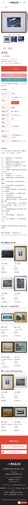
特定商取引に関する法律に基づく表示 (13, 468)
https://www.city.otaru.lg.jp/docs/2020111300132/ (14, 235)
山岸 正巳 (17, 327)
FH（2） (3, 265)
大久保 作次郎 (5, 357)
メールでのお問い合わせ (14, 452)
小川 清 (16, 357)
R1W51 (2, 295)
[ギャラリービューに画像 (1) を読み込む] (7, 39)
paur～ (15, 265)
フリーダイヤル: (14, 447)
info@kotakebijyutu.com (18, 485)
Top (2, 7)
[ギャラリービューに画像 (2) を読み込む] (14, 39)
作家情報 (14, 102)
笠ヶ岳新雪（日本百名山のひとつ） (7, 360)
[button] (3, 2)
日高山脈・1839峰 (18, 424)
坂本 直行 (4, 422)
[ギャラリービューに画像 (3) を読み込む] (21, 39)
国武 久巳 (4, 327)
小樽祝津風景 (17, 359)
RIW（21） (16, 295)
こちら (20, 83)
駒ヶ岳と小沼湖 (4, 329)
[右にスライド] (26, 39)
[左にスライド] (1, 39)
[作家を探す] (22, 502)
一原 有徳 (6, 48)
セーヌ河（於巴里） (18, 329)
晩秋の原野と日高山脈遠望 (7, 424)
